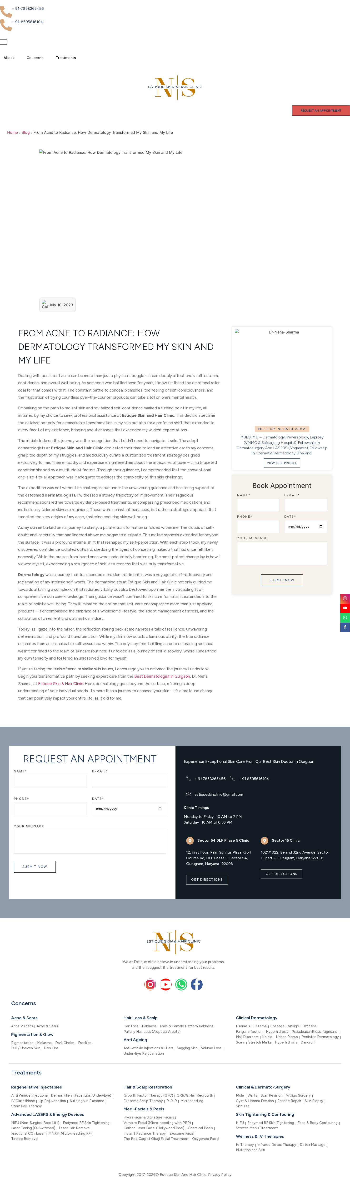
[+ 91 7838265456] (188, 778)
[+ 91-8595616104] (6, 25)
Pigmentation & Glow (32, 1034)
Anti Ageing (135, 1039)
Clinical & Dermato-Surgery (263, 1087)
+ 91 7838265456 (210, 778)
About (9, 57)
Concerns (35, 57)
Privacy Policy (219, 1174)
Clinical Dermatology (256, 1017)
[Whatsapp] (181, 984)
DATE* (290, 516)
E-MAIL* (292, 495)
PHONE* (245, 516)
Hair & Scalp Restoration (148, 1087)
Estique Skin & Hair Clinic (60, 683)
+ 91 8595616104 (254, 778)
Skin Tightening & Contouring (265, 1114)
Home (12, 132)
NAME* (243, 495)
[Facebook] (345, 627)
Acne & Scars (24, 1017)
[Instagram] (150, 984)
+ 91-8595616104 (27, 22)
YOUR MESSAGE (252, 538)
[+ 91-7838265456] (6, 12)
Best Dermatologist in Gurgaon (162, 676)
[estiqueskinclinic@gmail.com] (188, 793)
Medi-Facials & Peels (144, 1109)
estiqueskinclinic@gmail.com (219, 794)
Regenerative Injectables (36, 1087)
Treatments (66, 57)
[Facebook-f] (197, 984)
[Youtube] (166, 984)
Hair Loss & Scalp (141, 1017)
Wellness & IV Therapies (260, 1136)
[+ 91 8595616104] (232, 778)
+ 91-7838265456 (28, 8)
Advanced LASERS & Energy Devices (47, 1114)
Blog (26, 132)
